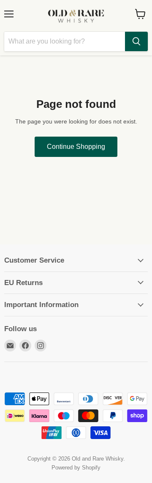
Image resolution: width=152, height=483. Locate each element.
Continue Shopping (76, 146)
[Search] (136, 41)
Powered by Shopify (76, 467)
